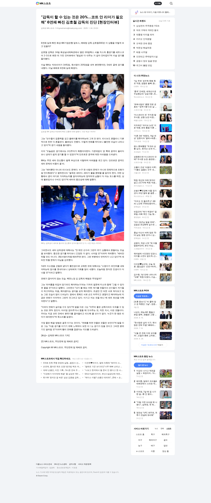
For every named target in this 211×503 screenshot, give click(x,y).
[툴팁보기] (172, 21)
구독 (159, 3)
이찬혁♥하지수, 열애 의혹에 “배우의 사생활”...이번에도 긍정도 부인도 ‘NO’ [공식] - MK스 (104, 363)
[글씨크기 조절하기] (116, 35)
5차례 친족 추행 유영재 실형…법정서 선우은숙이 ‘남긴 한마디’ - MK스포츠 (62, 363)
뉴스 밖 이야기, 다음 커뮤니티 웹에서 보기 (157, 12)
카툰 (153, 451)
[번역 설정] (111, 35)
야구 (140, 440)
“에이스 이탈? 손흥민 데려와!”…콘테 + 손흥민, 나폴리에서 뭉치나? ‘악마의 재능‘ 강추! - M (104, 377)
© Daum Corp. (42, 476)
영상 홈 (165, 451)
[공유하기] (166, 3)
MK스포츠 (45, 3)
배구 (153, 445)
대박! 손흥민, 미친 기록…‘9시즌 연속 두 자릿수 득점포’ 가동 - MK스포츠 (62, 370)
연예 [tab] (162, 428)
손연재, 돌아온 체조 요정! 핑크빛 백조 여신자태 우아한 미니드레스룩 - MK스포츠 (62, 366)
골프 (166, 440)
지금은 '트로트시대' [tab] (144, 296)
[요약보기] (102, 35)
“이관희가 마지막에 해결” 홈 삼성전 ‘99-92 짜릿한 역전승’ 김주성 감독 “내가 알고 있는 (62, 374)
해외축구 (165, 434)
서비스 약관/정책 (84, 464)
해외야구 (153, 440)
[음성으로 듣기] (107, 35)
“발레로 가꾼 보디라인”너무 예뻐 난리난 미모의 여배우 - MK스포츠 (104, 366)
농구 (140, 445)
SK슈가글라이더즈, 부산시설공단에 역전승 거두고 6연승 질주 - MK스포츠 (104, 374)
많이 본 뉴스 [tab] (143, 365)
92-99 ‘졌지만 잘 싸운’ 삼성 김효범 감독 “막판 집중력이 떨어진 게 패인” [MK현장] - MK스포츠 (62, 377)
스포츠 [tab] (168, 428)
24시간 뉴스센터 (60, 464)
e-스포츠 (140, 451)
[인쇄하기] (121, 35)
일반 (166, 445)
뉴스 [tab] (156, 428)
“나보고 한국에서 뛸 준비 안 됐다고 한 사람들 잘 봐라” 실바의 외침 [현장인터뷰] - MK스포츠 (104, 370)
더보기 (152, 345)
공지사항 (72, 464)
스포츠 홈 (140, 434)
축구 (153, 434)
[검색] (172, 3)
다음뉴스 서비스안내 (44, 464)
